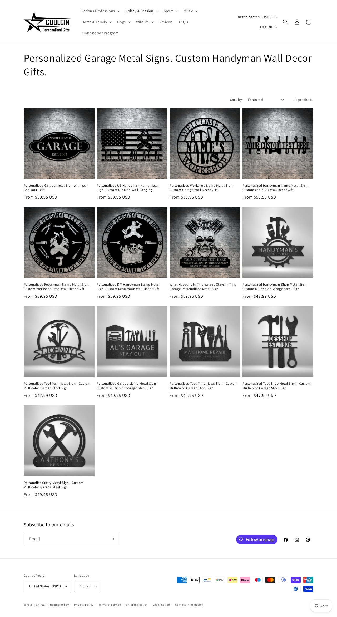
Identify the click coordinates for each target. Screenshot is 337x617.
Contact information (189, 604)
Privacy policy (83, 604)
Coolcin (39, 605)
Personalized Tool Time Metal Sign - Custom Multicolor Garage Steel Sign (203, 386)
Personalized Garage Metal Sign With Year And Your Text (56, 188)
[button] (100, 10)
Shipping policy (137, 604)
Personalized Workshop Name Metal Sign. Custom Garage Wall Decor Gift (202, 188)
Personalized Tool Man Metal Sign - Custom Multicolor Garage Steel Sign (57, 386)
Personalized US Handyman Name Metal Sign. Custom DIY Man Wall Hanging (128, 188)
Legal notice (161, 604)
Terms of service (110, 604)
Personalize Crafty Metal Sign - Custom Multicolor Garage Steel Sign (54, 485)
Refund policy (59, 604)
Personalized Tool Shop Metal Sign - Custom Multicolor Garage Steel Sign (276, 386)
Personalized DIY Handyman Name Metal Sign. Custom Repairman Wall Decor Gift (128, 286)
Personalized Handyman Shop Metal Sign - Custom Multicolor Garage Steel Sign (275, 286)
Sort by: (236, 99)
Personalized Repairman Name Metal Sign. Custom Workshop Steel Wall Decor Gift (56, 286)
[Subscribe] (112, 539)
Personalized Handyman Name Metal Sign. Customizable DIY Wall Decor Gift (275, 188)
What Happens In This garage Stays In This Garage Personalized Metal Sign (203, 286)
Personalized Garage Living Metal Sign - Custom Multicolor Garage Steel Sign (127, 386)
